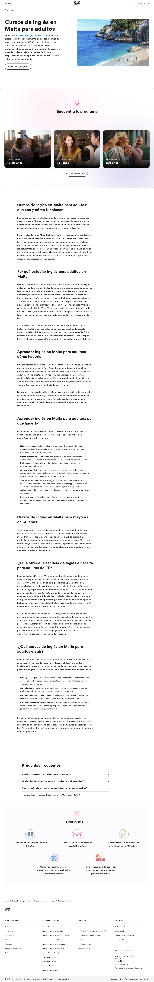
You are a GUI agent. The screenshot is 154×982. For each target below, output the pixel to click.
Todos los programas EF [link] (21, 901)
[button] (9, 3)
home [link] (7, 901)
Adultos (10, 10)
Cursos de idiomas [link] (41, 901)
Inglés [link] (53, 901)
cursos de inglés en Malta (30, 35)
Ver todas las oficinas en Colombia (128, 968)
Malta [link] (69, 901)
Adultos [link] (61, 901)
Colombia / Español (14, 979)
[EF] (77, 3)
